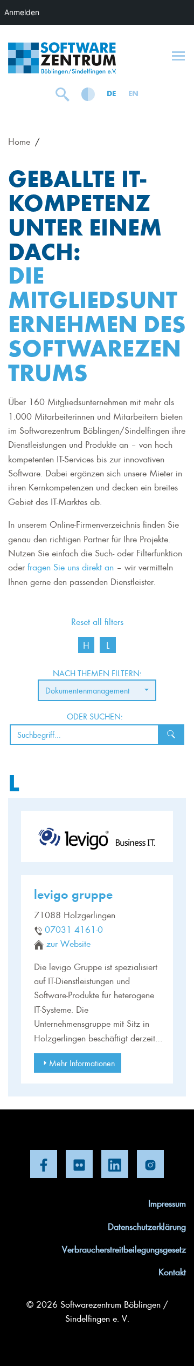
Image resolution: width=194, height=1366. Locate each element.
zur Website (68, 943)
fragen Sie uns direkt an (70, 566)
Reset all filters (97, 621)
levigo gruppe (73, 893)
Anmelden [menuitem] (21, 12)
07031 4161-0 (74, 929)
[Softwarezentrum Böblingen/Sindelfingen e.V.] (62, 58)
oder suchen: (95, 716)
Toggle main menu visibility (178, 55)
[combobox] (97, 690)
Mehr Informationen (82, 1063)
